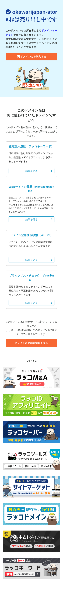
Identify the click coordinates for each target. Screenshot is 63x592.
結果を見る (31, 171)
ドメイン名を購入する (33, 56)
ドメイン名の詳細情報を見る (31, 343)
